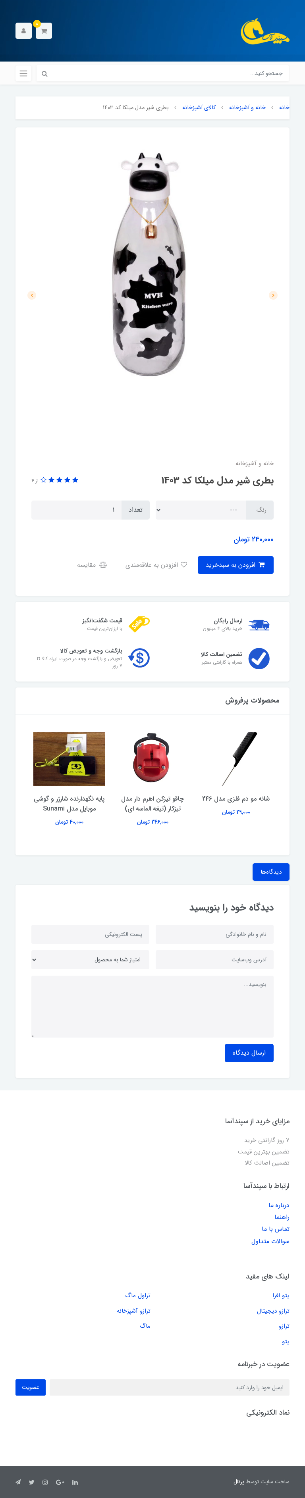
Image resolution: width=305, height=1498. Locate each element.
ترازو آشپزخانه (134, 1311)
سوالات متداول (270, 1241)
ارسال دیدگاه (249, 1053)
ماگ (145, 1326)
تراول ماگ (138, 1295)
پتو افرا (281, 1295)
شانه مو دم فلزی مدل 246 (236, 799)
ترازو (284, 1326)
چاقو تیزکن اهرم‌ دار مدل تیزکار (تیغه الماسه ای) (152, 804)
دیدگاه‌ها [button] (271, 872)
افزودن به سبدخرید (231, 565)
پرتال (239, 1481)
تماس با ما (276, 1229)
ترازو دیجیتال (273, 1311)
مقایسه (87, 565)
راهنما (282, 1217)
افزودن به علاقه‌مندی (152, 565)
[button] (44, 31)
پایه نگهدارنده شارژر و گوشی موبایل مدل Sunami (69, 804)
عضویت (30, 1387)
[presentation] (273, 295)
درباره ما (279, 1205)
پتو (286, 1341)
